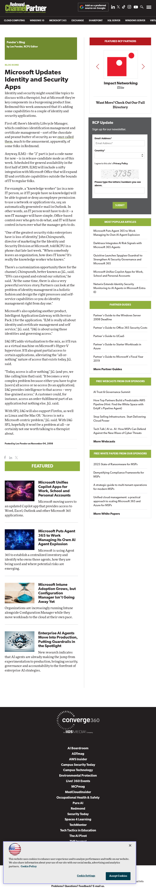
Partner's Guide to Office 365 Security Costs (120, 328)
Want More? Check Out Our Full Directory (120, 105)
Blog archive (14, 35)
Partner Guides (120, 304)
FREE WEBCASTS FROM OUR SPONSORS (120, 381)
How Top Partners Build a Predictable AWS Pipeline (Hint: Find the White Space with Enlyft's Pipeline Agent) (119, 404)
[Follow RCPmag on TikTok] (124, 7)
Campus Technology (78, 770)
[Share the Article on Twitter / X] (16, 457)
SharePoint (96, 21)
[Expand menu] (149, 8)
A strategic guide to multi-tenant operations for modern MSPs (120, 487)
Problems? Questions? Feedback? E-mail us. (78, 886)
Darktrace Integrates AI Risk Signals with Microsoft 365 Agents (117, 245)
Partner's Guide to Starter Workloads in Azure (117, 346)
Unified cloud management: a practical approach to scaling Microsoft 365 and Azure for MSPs (117, 501)
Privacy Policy (120, 164)
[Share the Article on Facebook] (4, 457)
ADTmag (78, 754)
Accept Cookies (118, 876)
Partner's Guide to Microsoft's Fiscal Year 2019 (118, 359)
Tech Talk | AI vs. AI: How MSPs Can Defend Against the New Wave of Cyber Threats (119, 431)
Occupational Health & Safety (78, 797)
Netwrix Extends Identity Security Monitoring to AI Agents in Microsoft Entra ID (119, 288)
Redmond (78, 808)
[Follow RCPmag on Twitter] (118, 7)
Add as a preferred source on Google (95, 6)
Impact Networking (121, 83)
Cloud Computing (14, 21)
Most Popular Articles (120, 222)
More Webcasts (104, 441)
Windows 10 (37, 21)
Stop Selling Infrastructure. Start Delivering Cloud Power (119, 419)
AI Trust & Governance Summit (111, 392)
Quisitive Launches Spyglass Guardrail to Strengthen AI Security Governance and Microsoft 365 (117, 259)
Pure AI (78, 803)
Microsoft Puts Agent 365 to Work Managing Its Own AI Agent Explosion (116, 233)
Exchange (78, 21)
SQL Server (113, 21)
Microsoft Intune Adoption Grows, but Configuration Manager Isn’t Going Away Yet (57, 593)
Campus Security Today (78, 765)
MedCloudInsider (78, 792)
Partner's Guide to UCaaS (108, 336)
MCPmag (78, 786)
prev (97, 66)
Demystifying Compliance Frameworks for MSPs (118, 474)
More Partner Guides (107, 369)
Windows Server (135, 21)
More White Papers (106, 513)
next (143, 66)
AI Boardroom (78, 748)
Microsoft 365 (58, 21)
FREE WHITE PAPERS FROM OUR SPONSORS (120, 453)
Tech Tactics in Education (78, 830)
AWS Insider (78, 759)
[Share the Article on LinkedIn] (10, 457)
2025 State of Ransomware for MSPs (115, 464)
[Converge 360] (78, 721)
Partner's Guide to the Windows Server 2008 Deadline (117, 317)
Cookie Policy (29, 866)
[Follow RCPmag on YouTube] (136, 7)
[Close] (130, 845)
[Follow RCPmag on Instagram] (129, 7)
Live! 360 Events (78, 781)
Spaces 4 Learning (78, 819)
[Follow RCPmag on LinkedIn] (113, 7)
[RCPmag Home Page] (26, 8)
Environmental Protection (78, 775)
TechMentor (78, 825)
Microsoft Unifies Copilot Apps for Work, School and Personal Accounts (118, 274)
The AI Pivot (78, 836)
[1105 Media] (78, 732)
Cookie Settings (86, 876)
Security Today (78, 814)
